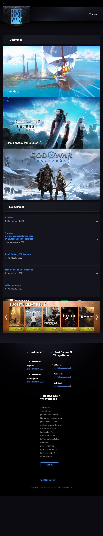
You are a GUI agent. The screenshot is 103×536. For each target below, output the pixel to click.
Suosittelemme (34, 362)
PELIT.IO (49, 464)
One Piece (12, 91)
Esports (9, 217)
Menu (94, 14)
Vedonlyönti (32, 378)
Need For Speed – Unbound (19, 269)
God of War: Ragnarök (20, 194)
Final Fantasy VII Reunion (22, 142)
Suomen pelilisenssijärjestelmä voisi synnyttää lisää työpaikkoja (19, 236)
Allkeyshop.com (13, 285)
